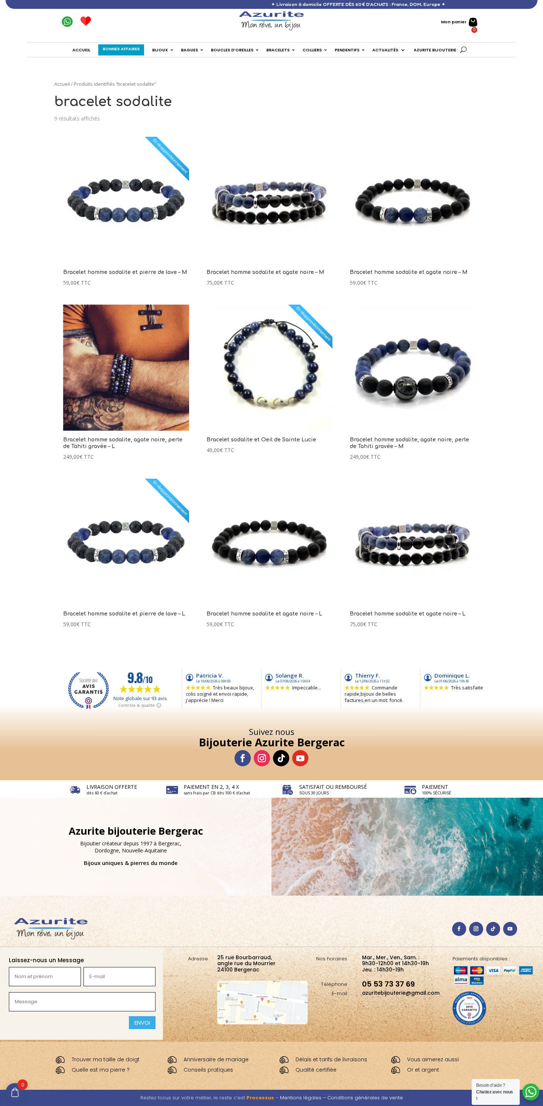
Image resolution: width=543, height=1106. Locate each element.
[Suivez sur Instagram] (262, 758)
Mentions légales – (303, 1097)
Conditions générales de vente (365, 1097)
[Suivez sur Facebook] (243, 758)
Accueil (62, 84)
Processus (260, 1097)
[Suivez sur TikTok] (281, 758)
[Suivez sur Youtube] (300, 758)
